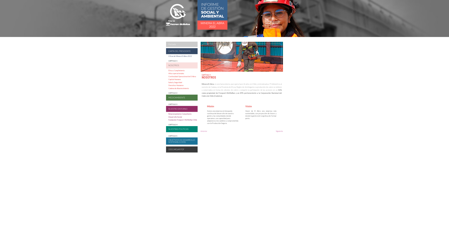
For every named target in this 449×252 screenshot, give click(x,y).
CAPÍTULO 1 (172, 61)
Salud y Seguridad (175, 82)
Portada (172, 44)
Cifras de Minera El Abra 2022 (180, 56)
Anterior (204, 131)
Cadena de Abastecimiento (178, 88)
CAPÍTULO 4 (172, 125)
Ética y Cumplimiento (176, 70)
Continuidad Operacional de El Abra (182, 76)
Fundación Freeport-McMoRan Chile (182, 120)
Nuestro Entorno (177, 109)
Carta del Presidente (179, 51)
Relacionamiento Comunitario (180, 114)
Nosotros (173, 65)
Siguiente (279, 131)
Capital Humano (174, 79)
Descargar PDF (176, 149)
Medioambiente (176, 97)
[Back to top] (442, 245)
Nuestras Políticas (178, 129)
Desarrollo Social (175, 117)
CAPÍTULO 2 (172, 93)
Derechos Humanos (176, 85)
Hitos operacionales (176, 73)
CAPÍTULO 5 (172, 136)
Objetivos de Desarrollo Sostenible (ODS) (181, 141)
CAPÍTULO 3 (172, 104)
